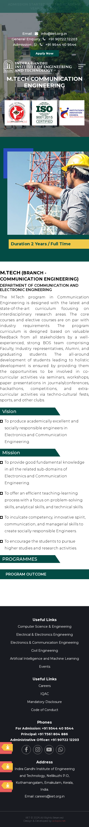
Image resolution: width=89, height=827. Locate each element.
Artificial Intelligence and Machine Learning (44, 659)
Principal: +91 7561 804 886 (44, 734)
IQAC (44, 694)
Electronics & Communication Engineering (44, 643)
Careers (45, 686)
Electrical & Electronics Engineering (44, 634)
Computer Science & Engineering (44, 626)
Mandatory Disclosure (44, 702)
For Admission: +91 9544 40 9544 (45, 728)
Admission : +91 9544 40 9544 (44, 44)
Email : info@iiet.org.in (44, 33)
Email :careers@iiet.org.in (45, 796)
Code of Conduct (44, 710)
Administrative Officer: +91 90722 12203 (44, 740)
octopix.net (58, 820)
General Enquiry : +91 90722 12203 (44, 39)
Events (44, 667)
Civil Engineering (44, 651)
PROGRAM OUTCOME (26, 574)
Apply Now (44, 53)
